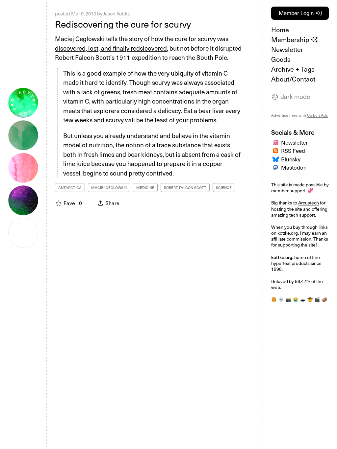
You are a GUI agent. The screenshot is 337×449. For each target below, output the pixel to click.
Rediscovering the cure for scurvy (123, 24)
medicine (145, 187)
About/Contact (293, 79)
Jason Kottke (116, 13)
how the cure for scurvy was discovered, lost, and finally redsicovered (141, 43)
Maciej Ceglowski (109, 187)
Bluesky (290, 159)
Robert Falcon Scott (185, 187)
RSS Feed (293, 150)
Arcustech (308, 202)
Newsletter (287, 49)
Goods (281, 59)
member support (288, 190)
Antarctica (70, 187)
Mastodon (294, 167)
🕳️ (302, 299)
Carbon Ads (317, 115)
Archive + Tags (293, 69)
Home (280, 30)
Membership (291, 39)
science (224, 187)
